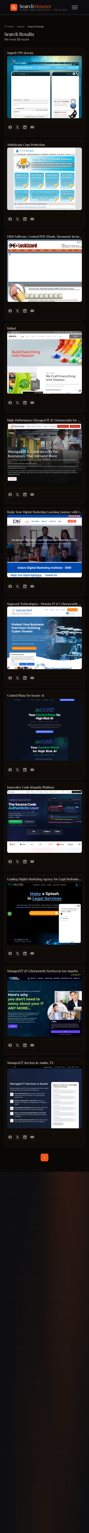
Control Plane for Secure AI (25, 695)
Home (10, 26)
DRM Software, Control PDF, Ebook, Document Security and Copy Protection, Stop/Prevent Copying (44, 236)
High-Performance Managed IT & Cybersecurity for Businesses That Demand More (44, 420)
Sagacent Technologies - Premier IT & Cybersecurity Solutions (44, 604)
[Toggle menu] (75, 7)
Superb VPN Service (20, 53)
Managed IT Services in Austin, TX (30, 1063)
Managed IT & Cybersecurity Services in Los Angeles (42, 971)
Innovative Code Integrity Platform (30, 787)
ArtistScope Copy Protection (26, 145)
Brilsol (11, 328)
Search (20, 26)
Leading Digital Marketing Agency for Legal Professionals (44, 879)
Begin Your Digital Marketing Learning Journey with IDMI (44, 512)
